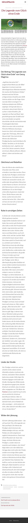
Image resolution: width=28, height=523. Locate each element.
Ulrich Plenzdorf (7, 488)
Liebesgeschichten (17, 7)
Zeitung (25, 45)
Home (10, 520)
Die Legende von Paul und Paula (10, 485)
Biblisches (8, 7)
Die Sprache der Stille (7, 505)
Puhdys (15, 486)
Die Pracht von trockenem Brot (10, 500)
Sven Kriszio (20, 486)
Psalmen (5, 392)
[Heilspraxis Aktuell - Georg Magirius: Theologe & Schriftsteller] (12, 2)
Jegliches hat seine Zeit (8, 486)
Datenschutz (16, 520)
